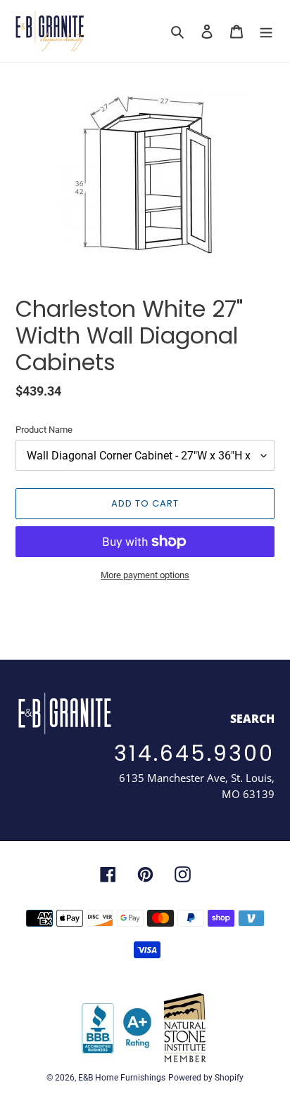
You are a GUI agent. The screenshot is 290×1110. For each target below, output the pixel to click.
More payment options (145, 575)
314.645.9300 (194, 753)
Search (252, 718)
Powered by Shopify (206, 1078)
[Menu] (266, 31)
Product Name (43, 429)
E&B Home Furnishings (121, 1078)
